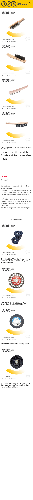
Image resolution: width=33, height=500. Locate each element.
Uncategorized (8, 147)
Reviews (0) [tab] (5, 180)
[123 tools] (14, 4)
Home (2, 147)
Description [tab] (5, 176)
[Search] (30, 3)
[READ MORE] (3, 254)
